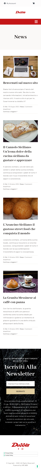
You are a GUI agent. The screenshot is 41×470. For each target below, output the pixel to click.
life (6, 106)
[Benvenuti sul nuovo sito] (20, 67)
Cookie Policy (9, 455)
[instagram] (22, 449)
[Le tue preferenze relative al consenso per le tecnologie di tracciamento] (37, 466)
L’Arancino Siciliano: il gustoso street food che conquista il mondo (19, 229)
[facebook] (18, 449)
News (22, 106)
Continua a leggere (9, 111)
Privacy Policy (9, 453)
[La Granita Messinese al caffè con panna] (20, 282)
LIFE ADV (25, 465)
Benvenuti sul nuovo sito (20, 83)
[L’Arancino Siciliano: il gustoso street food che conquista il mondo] (20, 209)
